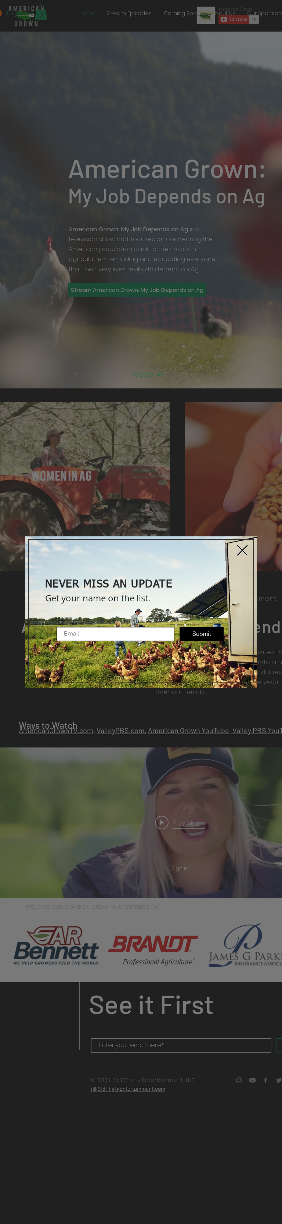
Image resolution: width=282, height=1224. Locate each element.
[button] (242, 550)
